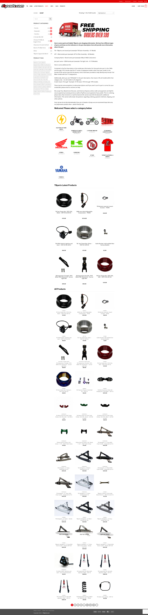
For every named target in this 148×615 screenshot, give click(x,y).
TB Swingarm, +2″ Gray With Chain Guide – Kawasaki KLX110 (105, 443)
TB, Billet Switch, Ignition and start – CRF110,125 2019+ (63, 338)
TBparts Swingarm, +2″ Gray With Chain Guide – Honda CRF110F (63, 545)
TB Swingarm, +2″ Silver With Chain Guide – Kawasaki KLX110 (64, 494)
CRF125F (41, 69)
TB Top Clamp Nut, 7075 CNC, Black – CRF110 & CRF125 (64, 312)
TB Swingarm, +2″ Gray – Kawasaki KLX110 (64, 468)
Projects (62, 6)
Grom (35, 74)
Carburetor (47, 64)
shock (39, 86)
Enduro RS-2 (37, 72)
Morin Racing (37, 84)
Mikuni (35, 81)
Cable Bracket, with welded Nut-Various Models (105, 338)
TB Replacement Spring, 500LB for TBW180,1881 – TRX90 (84, 597)
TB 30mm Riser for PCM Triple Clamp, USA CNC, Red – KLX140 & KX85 (63, 417)
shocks (44, 86)
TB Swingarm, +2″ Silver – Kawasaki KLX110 (84, 494)
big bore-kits (37, 64)
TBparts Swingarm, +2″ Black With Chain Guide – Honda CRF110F (105, 545)
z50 (35, 93)
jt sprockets (36, 77)
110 (39, 62)
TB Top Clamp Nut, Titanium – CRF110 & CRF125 (64, 390)
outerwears (48, 84)
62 (93, 605)
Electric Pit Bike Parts (40, 48)
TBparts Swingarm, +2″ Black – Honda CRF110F (84, 519)
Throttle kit (36, 89)
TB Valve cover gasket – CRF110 (105, 597)
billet (42, 64)
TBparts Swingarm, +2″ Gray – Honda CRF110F (105, 519)
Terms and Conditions (48, 610)
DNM (49, 69)
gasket (47, 72)
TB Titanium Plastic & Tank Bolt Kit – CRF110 (84, 390)
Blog (57, 6)
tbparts (49, 86)
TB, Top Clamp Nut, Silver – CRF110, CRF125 (84, 338)
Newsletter (140, 1)
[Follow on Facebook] (144, 1)
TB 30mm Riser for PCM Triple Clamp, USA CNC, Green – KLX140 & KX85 (84, 417)
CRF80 (39, 67)
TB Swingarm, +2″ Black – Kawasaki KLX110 (84, 468)
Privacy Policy (37, 610)
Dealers (120, 1)
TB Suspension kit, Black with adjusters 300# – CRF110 (84, 572)
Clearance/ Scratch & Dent (41, 45)
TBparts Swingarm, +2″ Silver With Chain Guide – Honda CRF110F (84, 546)
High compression (42, 74)
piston (35, 86)
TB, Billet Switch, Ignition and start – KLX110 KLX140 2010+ (63, 572)
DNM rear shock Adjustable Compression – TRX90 (84, 312)
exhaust (43, 72)
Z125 (38, 93)
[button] (27, 6)
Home (31, 6)
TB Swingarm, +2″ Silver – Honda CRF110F (63, 519)
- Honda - (36, 28)
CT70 (46, 69)
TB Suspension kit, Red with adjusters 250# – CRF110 (64, 597)
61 (90, 605)
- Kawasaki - (37, 31)
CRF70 (35, 67)
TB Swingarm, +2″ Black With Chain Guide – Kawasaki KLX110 (105, 468)
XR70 (39, 91)
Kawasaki (43, 77)
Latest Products (38, 6)
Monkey (40, 81)
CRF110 (49, 67)
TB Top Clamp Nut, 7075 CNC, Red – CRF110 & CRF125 (105, 363)
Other (35, 51)
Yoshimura (48, 91)
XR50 (35, 91)
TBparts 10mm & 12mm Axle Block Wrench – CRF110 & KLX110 (104, 494)
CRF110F (36, 69)
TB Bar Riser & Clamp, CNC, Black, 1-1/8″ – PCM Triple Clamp (84, 443)
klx (47, 77)
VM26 (46, 89)
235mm (43, 62)
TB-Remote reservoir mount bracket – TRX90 (105, 312)
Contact (135, 1)
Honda (49, 74)
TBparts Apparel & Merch (41, 54)
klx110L (40, 79)
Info (52, 6)
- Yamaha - (37, 34)
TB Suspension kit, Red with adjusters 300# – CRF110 (105, 572)
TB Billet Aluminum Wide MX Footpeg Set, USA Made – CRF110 (105, 390)
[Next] (96, 605)
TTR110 (42, 89)
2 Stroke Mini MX (38, 37)
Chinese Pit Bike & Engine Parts (39, 41)
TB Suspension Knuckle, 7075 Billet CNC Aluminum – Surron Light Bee (84, 364)
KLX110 (35, 79)
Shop (46, 6)
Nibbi (42, 84)
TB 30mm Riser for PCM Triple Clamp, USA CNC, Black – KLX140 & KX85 (105, 417)
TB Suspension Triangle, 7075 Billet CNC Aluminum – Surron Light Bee (64, 364)
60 (87, 605)
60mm (35, 62)
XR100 (43, 91)
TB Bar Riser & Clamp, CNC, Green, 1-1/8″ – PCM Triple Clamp (63, 443)
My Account (127, 1)
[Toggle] (51, 28)
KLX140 (45, 79)
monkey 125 (46, 81)
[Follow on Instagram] (146, 1)
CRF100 (44, 67)
